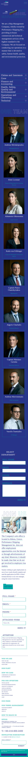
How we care (7, 672)
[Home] (5, 3)
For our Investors (10, 680)
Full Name (8, 460)
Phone (5, 475)
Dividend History (7, 690)
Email (5, 467)
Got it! (14, 754)
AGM (3, 697)
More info (5, 751)
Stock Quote (5, 682)
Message (7, 483)
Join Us (4, 711)
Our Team (4, 664)
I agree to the (11, 737)
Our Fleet (6, 668)
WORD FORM (19, 586)
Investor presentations (9, 684)
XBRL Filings (5, 693)
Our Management (7, 707)
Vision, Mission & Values (9, 662)
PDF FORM (8, 586)
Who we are (7, 658)
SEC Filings (5, 691)
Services (4, 709)
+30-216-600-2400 (13, 731)
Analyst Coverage (7, 686)
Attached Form (11, 620)
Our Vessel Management (13, 705)
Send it (22, 500)
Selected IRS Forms (7, 695)
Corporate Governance (9, 675)
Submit (21, 746)
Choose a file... (6, 623)
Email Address (6, 739)
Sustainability (6, 676)
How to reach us (9, 715)
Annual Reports (6, 688)
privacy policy (16, 737)
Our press (6, 701)
